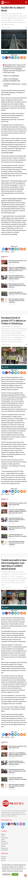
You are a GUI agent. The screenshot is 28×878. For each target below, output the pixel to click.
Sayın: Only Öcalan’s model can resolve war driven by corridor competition (16, 300)
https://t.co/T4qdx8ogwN (11, 75)
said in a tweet (15, 686)
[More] (24, 57)
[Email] (15, 57)
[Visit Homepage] (5, 2)
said (6, 716)
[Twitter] (5, 824)
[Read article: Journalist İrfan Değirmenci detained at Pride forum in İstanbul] (4, 294)
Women (3, 846)
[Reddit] (21, 57)
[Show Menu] (26, 2)
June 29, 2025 (12, 264)
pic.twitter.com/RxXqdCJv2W (11, 81)
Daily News (3, 856)
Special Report (4, 850)
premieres (12, 92)
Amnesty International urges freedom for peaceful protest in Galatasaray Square (17, 277)
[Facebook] (3, 57)
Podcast (3, 860)
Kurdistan (3, 841)
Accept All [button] (15, 874)
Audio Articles (4, 848)
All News (3, 834)
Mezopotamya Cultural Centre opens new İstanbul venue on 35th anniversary (17, 285)
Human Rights (4, 837)
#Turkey (18, 70)
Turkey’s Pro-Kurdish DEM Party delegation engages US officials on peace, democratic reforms (18, 269)
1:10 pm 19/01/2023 (5, 344)
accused (21, 633)
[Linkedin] (12, 57)
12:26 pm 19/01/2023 (6, 587)
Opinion (3, 839)
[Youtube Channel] (21, 824)
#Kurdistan (18, 68)
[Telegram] (18, 57)
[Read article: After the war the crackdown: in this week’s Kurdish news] (4, 262)
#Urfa (19, 67)
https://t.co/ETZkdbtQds (11, 79)
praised (14, 185)
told (16, 709)
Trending (7, 251)
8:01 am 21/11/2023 (5, 27)
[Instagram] (9, 57)
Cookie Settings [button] (6, 874)
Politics (3, 836)
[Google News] (24, 824)
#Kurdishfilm (8, 65)
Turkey (12, 251)
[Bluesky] (2, 827)
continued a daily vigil (7, 395)
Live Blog (3, 858)
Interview (3, 844)
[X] (6, 57)
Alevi (4, 216)
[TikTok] (14, 824)
